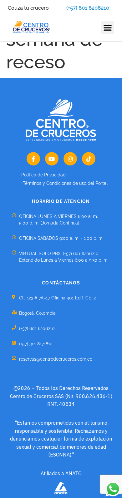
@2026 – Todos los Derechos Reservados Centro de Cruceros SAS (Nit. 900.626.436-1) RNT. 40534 (61, 396)
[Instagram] (70, 158)
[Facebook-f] (33, 158)
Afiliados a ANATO (61, 473)
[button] (107, 27)
